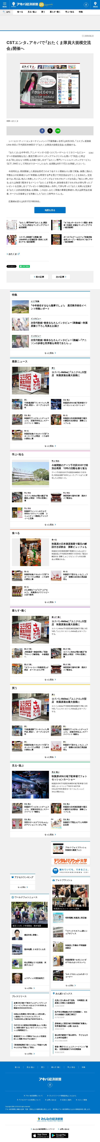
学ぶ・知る (69, 12)
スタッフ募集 (82, 1100)
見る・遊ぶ (32, 12)
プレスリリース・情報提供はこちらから (62, 1096)
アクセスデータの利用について (30, 1100)
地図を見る (50, 210)
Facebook (86, 5)
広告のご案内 (66, 1100)
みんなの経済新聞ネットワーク (50, 1119)
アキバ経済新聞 (24, 4)
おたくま (13, 254)
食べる (20, 12)
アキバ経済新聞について (34, 1096)
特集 (81, 12)
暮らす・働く (55, 12)
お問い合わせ (51, 1100)
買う (43, 12)
